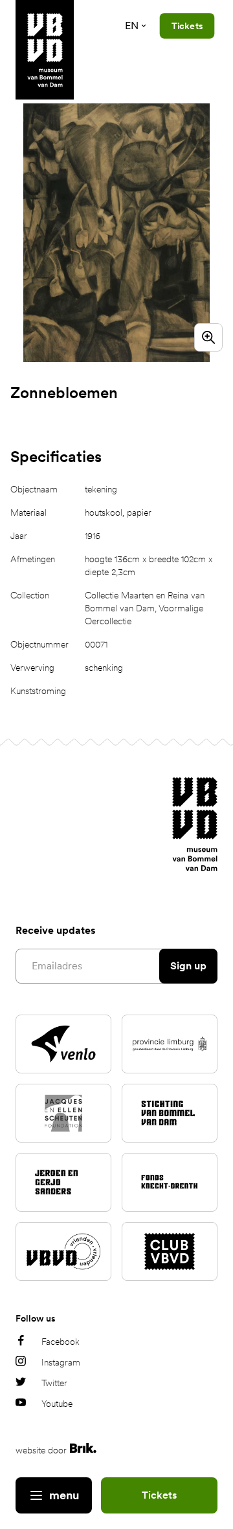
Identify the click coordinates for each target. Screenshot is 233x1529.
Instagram (60, 1362)
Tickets (159, 1495)
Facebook (60, 1341)
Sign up (188, 966)
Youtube (56, 1403)
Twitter (54, 1383)
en (132, 25)
